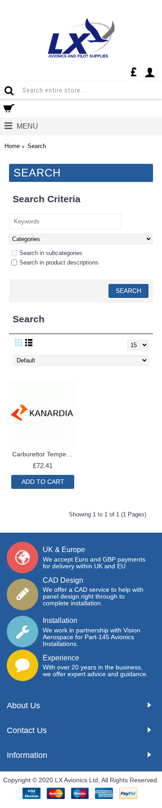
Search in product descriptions (59, 262)
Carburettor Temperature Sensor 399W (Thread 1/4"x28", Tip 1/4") (44, 454)
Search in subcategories (50, 253)
